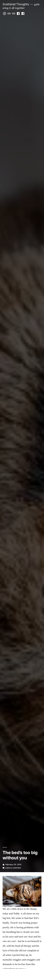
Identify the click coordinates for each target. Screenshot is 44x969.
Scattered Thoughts (16, 4)
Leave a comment (13, 868)
